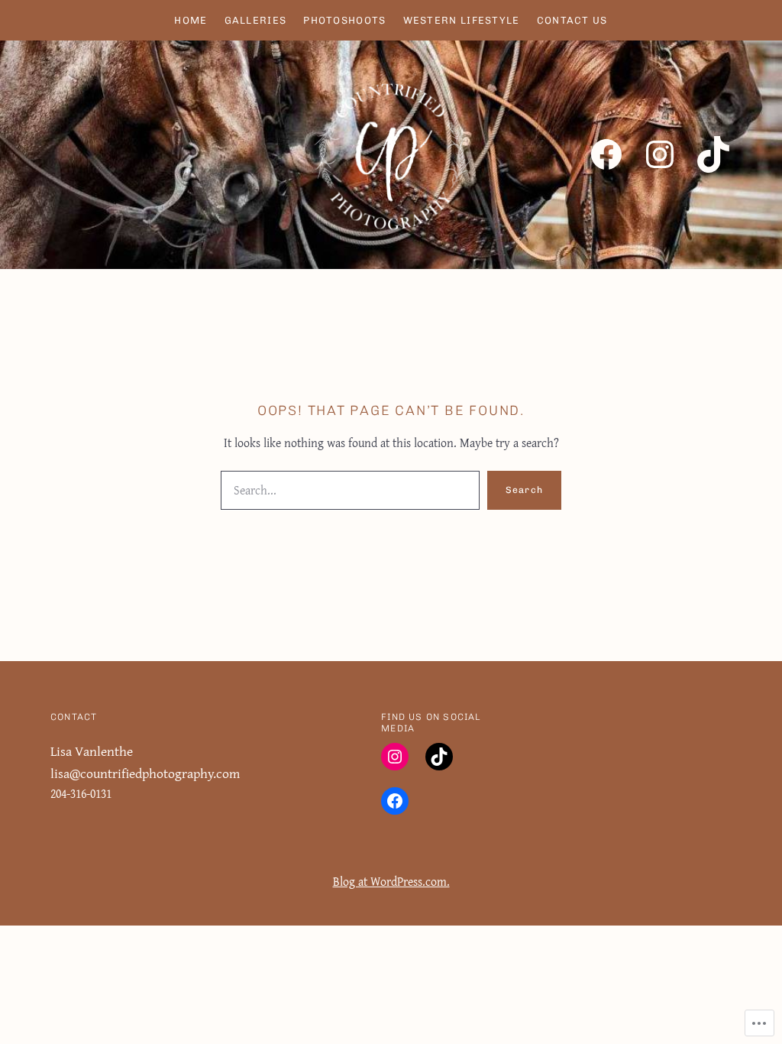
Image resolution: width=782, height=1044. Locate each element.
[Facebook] (606, 154)
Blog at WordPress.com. (391, 881)
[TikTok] (713, 154)
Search (524, 490)
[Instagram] (659, 154)
